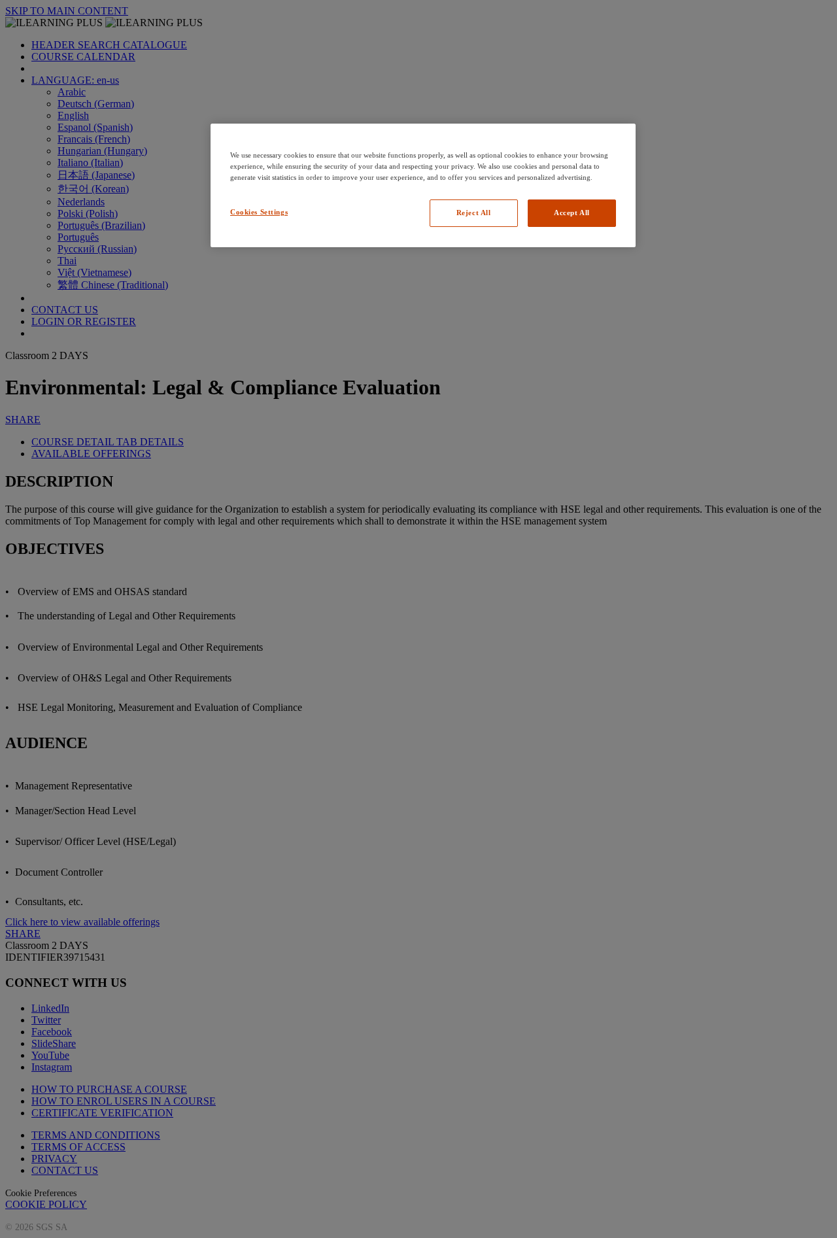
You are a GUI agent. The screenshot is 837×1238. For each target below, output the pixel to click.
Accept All (572, 212)
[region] (423, 185)
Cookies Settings (259, 212)
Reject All (473, 212)
